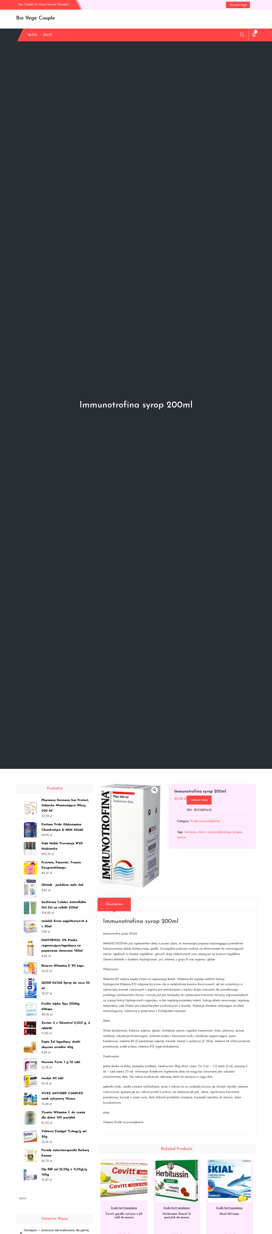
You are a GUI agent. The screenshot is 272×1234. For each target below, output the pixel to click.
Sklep (47, 35)
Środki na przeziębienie (205, 821)
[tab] (114, 904)
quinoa (181, 837)
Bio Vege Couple (35, 18)
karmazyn (190, 832)
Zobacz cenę (199, 800)
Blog (32, 35)
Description (114, 904)
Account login (238, 5)
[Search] (242, 35)
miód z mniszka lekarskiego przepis (220, 832)
